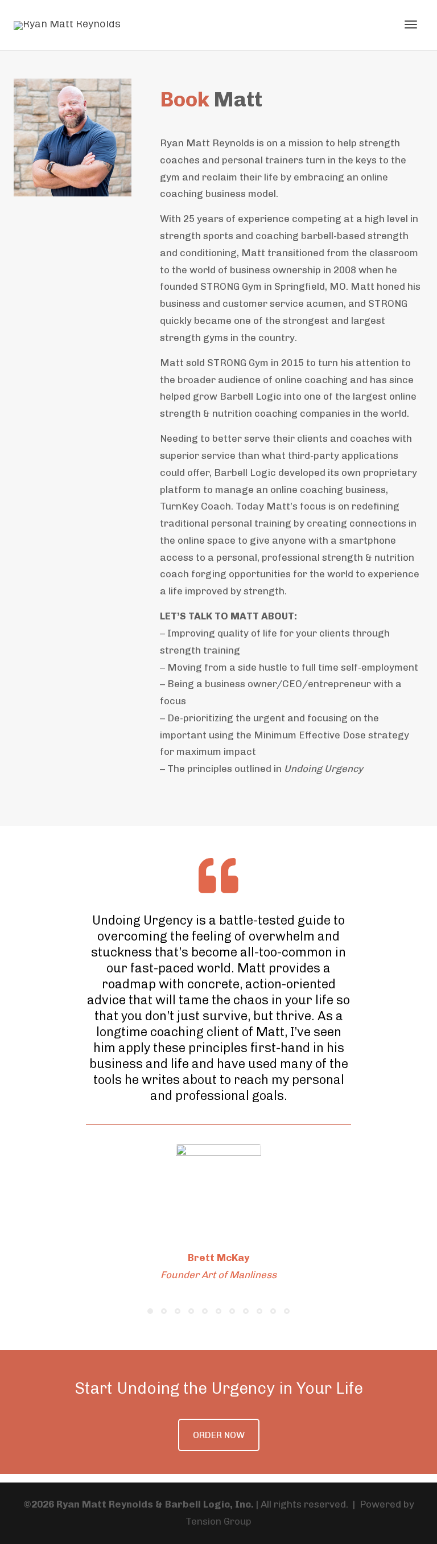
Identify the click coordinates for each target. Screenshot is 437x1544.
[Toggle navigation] (410, 24)
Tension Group (218, 1521)
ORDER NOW (219, 1435)
